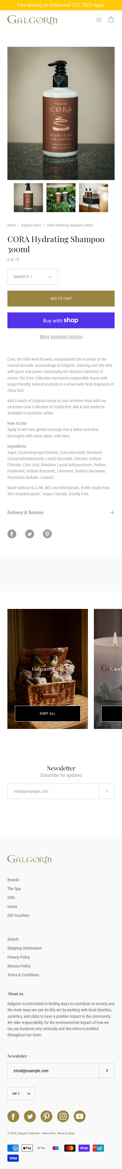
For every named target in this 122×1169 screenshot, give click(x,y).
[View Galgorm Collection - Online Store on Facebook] (13, 1116)
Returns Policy (18, 966)
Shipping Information (24, 948)
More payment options (61, 336)
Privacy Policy (18, 957)
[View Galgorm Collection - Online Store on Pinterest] (46, 1116)
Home (11, 225)
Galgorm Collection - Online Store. (37, 1133)
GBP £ (16, 1093)
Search (13, 939)
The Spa (14, 888)
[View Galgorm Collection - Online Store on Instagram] (63, 1116)
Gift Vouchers (18, 915)
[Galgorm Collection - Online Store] (32, 20)
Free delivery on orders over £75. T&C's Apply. (61, 5)
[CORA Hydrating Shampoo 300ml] (28, 197)
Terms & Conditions (23, 974)
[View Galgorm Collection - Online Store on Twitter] (30, 1116)
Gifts (11, 897)
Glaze (71, 1133)
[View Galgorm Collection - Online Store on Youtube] (80, 1116)
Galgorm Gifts (31, 225)
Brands (13, 879)
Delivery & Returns (25, 512)
